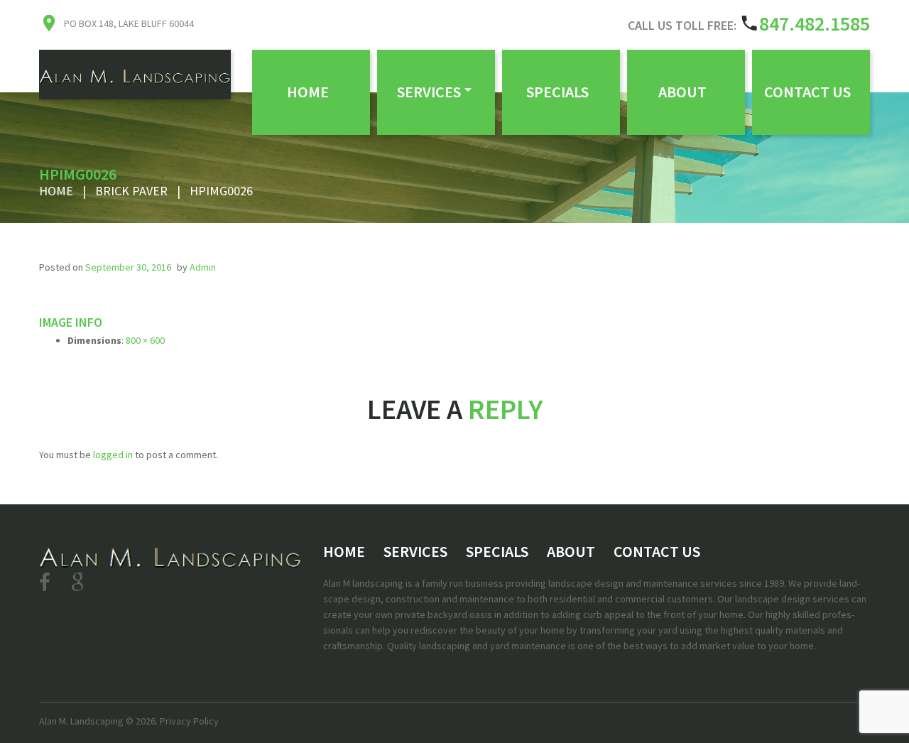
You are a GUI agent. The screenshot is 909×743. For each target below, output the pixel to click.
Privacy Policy (189, 721)
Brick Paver (131, 191)
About (682, 92)
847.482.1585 (814, 23)
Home (308, 92)
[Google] (77, 582)
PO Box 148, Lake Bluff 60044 (129, 23)
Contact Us (807, 92)
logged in (113, 454)
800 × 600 (145, 340)
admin (203, 267)
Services (429, 92)
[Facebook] (44, 582)
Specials (557, 92)
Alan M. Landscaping (81, 721)
